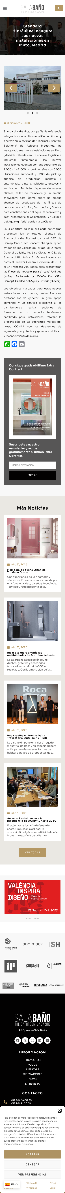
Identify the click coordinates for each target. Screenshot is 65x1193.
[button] (59, 1111)
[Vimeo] (47, 1040)
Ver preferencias (32, 1175)
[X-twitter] (25, 1040)
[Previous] (11, 88)
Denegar (32, 1165)
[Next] (54, 88)
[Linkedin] (40, 1040)
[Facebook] (17, 1040)
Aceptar (32, 1154)
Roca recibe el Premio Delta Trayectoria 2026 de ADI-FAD (27, 736)
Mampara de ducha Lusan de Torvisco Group (26, 571)
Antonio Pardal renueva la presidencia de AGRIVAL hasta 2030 (31, 819)
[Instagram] (32, 1040)
